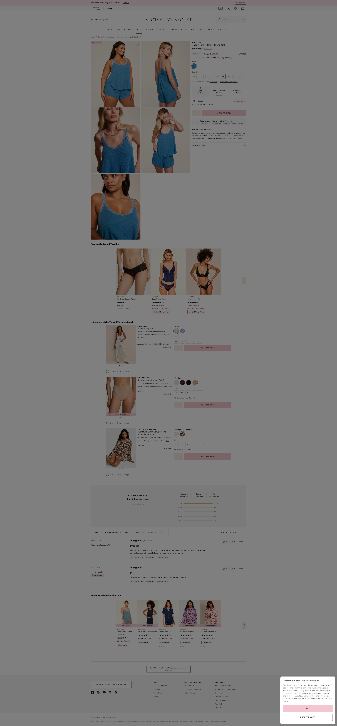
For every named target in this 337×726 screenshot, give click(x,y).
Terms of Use (326, 698)
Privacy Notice (311, 698)
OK (307, 708)
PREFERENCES (307, 717)
